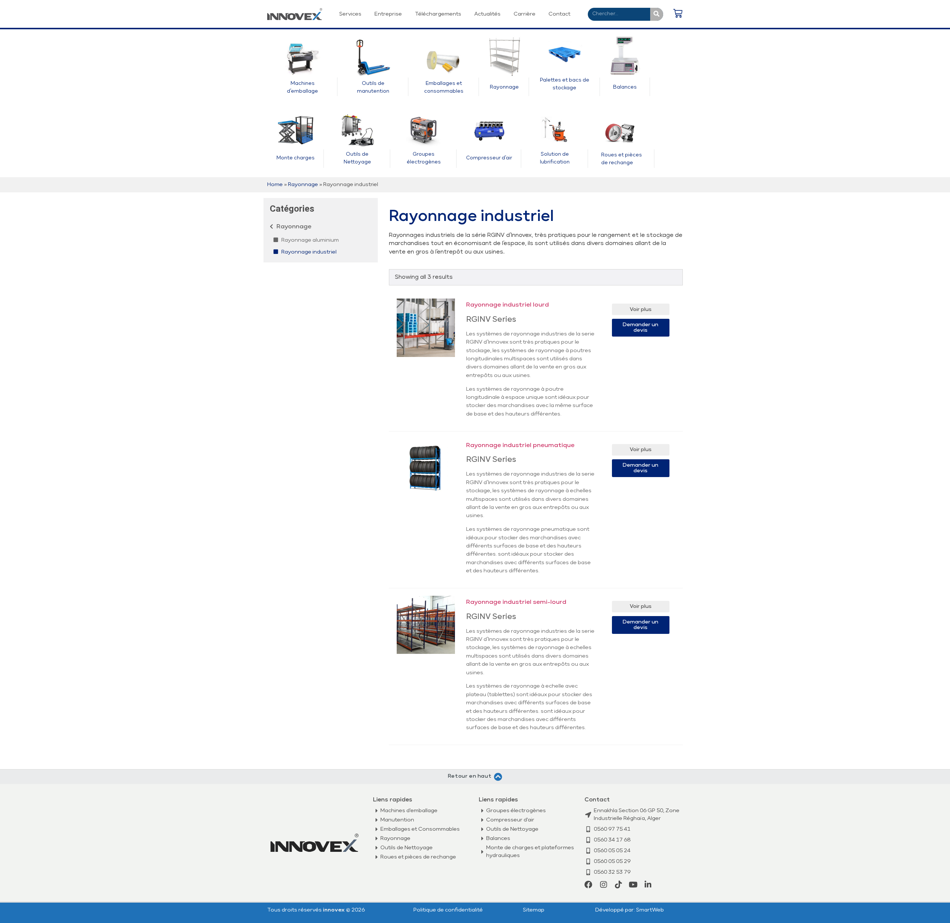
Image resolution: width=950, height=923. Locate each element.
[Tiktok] (618, 885)
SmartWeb (650, 910)
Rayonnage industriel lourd (507, 305)
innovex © (337, 910)
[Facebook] (588, 885)
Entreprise (388, 14)
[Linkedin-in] (648, 885)
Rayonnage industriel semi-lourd (516, 602)
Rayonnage (303, 184)
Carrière (524, 14)
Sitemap (533, 910)
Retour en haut (469, 776)
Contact (559, 14)
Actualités (487, 14)
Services (350, 14)
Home (275, 184)
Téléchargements (438, 14)
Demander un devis (640, 327)
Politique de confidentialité (448, 910)
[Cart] (677, 14)
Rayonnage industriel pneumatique (520, 446)
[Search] (656, 14)
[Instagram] (603, 885)
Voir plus (641, 309)
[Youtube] (633, 885)
